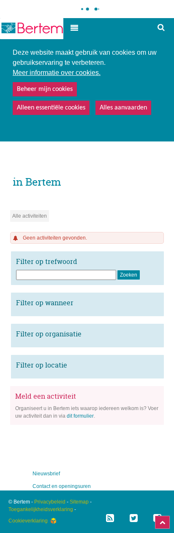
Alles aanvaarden (123, 107)
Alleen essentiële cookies (51, 107)
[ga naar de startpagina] (31, 28)
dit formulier (80, 416)
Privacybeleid (49, 502)
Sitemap (79, 502)
